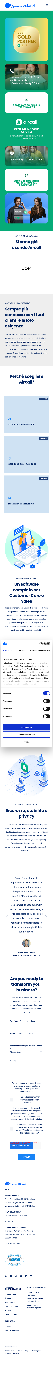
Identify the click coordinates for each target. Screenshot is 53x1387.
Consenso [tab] (7, 650)
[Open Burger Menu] (46, 5)
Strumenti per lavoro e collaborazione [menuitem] (35, 1300)
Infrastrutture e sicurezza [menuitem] (32, 1293)
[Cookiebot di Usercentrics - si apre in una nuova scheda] (39, 643)
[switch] (46, 701)
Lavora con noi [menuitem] (11, 1314)
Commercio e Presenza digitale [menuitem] (33, 1306)
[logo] (15, 1183)
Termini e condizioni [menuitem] (12, 1354)
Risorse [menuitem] (8, 1310)
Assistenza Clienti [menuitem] (12, 1330)
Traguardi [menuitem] (9, 1298)
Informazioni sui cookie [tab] (40, 650)
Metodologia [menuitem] (10, 1302)
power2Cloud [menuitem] (10, 1294)
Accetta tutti (26, 727)
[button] (7, 916)
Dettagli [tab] (21, 650)
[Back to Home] (20, 5)
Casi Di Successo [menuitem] (12, 1306)
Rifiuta (26, 742)
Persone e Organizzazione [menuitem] (13, 1288)
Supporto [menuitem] (10, 1321)
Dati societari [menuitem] (9, 1351)
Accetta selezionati (26, 734)
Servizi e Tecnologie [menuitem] (36, 1287)
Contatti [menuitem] (8, 1326)
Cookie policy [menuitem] (36, 1351)
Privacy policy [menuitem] (23, 1351)
